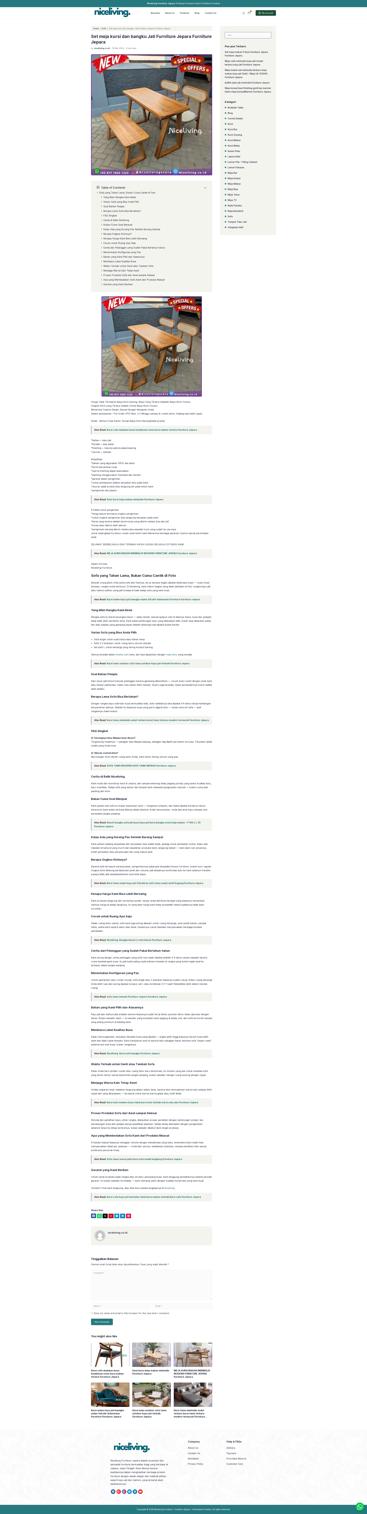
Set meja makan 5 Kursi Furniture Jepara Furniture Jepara (246, 54)
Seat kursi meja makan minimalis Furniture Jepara (135, 499)
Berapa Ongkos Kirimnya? (117, 233)
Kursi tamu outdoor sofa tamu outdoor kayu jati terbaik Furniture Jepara (148, 663)
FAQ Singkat (110, 215)
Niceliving (169, 1188)
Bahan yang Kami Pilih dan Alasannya (124, 256)
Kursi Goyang (235, 134)
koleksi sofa (122, 654)
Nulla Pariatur (235, 205)
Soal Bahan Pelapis (113, 206)
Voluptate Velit (235, 227)
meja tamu (171, 654)
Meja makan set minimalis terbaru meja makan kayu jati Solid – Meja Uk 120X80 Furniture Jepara (246, 74)
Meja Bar (232, 172)
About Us (169, 13)
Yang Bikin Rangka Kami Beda (119, 197)
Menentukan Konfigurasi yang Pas (122, 252)
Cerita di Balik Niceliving (116, 220)
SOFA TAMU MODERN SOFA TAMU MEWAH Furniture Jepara (141, 765)
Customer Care (235, 1463)
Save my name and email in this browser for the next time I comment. (131, 1313)
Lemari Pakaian (236, 167)
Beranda (155, 13)
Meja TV (232, 200)
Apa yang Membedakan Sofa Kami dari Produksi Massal (134, 279)
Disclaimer (193, 1458)
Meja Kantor (234, 178)
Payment (231, 1453)
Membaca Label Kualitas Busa (119, 261)
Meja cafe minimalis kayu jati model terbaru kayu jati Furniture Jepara (244, 63)
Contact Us (210, 13)
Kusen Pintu (234, 151)
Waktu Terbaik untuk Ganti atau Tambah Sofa (128, 266)
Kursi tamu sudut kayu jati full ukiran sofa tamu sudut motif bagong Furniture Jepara (155, 883)
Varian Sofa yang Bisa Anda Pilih (121, 201)
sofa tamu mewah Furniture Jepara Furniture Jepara (137, 996)
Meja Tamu (234, 194)
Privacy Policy (195, 1463)
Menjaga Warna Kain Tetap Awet (121, 270)
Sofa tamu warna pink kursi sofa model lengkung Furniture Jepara (144, 1159)
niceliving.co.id (117, 1232)
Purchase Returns (236, 1458)
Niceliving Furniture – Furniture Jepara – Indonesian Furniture (183, 1509)
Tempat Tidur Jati (237, 221)
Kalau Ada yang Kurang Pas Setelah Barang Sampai (131, 229)
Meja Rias (233, 189)
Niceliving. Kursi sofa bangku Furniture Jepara (133, 1053)
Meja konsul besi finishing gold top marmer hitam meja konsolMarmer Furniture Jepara (248, 90)
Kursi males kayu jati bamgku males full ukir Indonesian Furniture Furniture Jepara (153, 599)
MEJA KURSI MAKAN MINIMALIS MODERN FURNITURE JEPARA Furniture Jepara (152, 553)
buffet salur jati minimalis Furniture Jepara (247, 82)
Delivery (231, 1447)
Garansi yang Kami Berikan (118, 284)
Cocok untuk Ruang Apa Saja (119, 243)
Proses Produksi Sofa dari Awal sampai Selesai (129, 275)
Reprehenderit (235, 211)
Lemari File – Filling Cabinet (242, 162)
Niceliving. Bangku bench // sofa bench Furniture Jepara (139, 940)
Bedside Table (235, 107)
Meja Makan (234, 183)
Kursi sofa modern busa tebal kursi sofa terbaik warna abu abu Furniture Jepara (152, 1102)
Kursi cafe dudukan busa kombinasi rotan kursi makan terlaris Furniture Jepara (152, 429)
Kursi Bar (232, 129)
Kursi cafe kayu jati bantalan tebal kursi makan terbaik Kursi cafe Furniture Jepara (154, 1196)
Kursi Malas (234, 145)
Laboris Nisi (234, 156)
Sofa (230, 216)
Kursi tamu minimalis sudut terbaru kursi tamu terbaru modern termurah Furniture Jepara (158, 720)
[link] (93, 1216)
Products (184, 13)
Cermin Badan (235, 118)
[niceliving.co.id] (101, 1239)
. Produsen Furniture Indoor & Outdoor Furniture (183, 3)
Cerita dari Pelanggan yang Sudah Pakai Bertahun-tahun (134, 247)
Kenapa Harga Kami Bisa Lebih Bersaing (125, 238)
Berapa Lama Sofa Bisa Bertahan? (122, 211)
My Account (267, 13)
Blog (197, 13)
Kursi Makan (234, 140)
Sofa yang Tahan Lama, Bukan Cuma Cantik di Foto (127, 192)
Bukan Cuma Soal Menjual (117, 224)
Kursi (230, 123)
